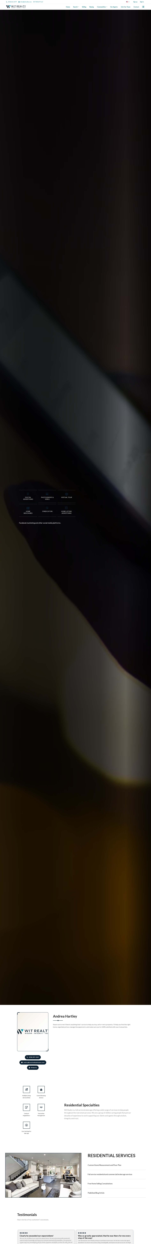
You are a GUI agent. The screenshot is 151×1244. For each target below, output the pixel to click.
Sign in (142, 2)
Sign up (135, 2)
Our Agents (114, 7)
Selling (84, 7)
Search (75, 7)
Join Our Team (125, 7)
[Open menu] (143, 7)
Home (68, 7)
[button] (28, 496)
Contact (136, 7)
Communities (101, 7)
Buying (91, 7)
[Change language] (127, 2)
